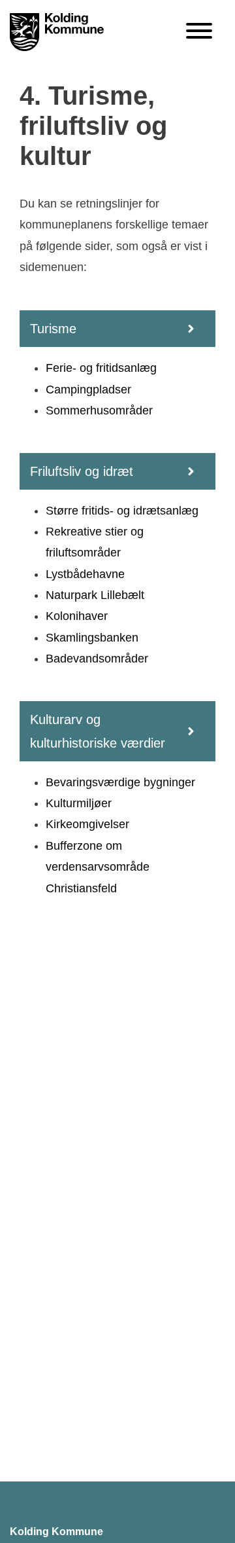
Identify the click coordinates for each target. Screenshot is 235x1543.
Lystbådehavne (85, 574)
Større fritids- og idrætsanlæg (122, 510)
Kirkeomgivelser (87, 824)
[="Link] (57, 33)
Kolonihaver (77, 616)
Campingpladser (88, 389)
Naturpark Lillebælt (95, 595)
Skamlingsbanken (92, 637)
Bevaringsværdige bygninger (120, 782)
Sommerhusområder (99, 410)
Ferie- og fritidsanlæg (101, 367)
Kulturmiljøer (79, 803)
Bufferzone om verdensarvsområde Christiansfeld (97, 867)
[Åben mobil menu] (199, 32)
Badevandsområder (97, 658)
